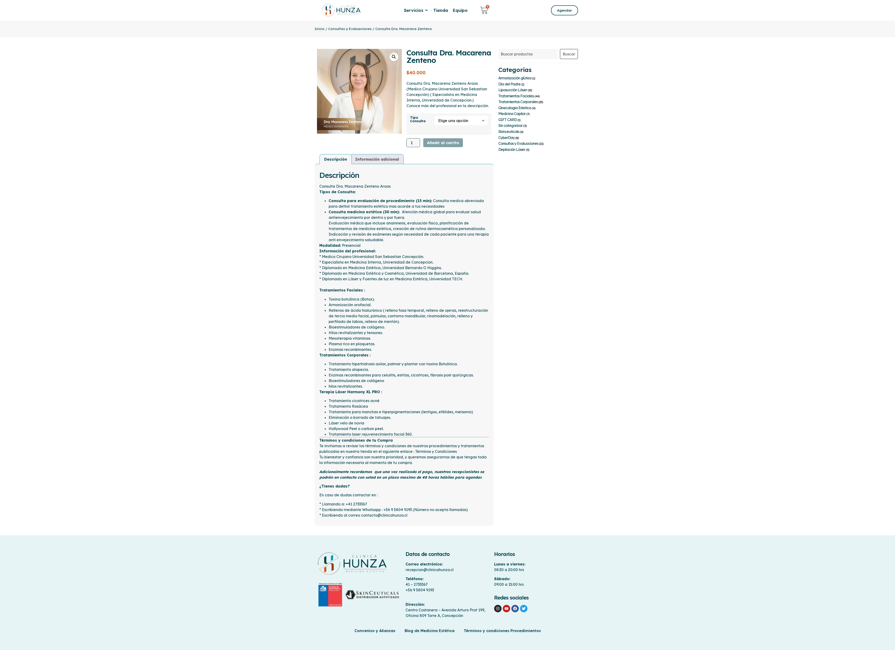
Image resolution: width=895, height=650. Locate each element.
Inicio (319, 29)
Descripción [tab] (335, 159)
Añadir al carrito (443, 142)
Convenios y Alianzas (375, 630)
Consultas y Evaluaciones (350, 29)
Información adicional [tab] (377, 159)
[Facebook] (515, 608)
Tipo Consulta (418, 119)
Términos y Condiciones (436, 451)
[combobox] (528, 54)
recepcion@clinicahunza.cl (430, 569)
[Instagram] (498, 608)
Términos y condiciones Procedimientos (502, 630)
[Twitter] (523, 608)
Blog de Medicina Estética (429, 630)
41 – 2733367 (417, 584)
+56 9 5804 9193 (420, 590)
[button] (416, 10)
